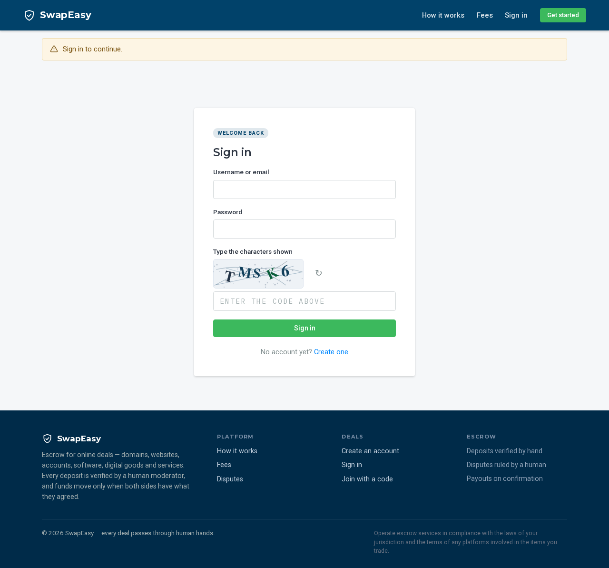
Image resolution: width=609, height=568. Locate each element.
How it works (443, 15)
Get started (563, 15)
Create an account (370, 451)
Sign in (516, 15)
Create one (331, 352)
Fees (485, 15)
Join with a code (367, 479)
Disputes (230, 479)
